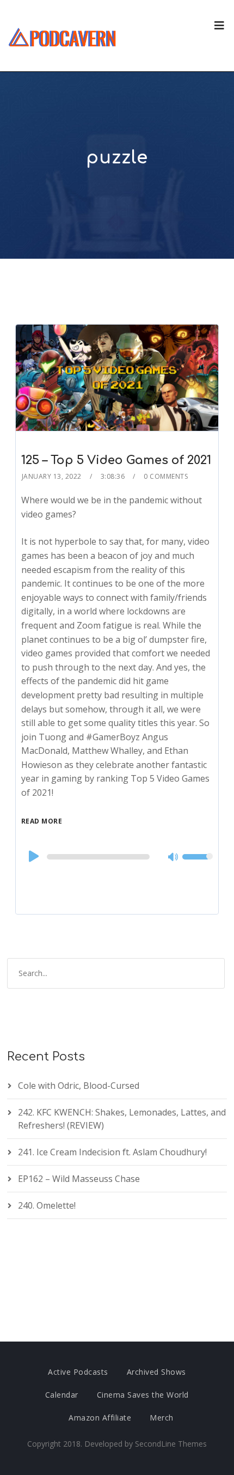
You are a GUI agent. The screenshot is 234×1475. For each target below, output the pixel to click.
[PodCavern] (63, 35)
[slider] (197, 864)
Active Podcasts (78, 1372)
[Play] (33, 856)
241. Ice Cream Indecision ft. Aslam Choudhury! (112, 1152)
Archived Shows (156, 1372)
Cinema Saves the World (143, 1394)
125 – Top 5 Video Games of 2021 (116, 460)
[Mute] (173, 857)
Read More (42, 821)
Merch (162, 1417)
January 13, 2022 (52, 476)
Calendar (61, 1394)
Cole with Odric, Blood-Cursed (78, 1086)
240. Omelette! (47, 1205)
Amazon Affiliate (100, 1417)
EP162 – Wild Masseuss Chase (79, 1179)
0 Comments (166, 476)
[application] (117, 857)
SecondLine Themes (171, 1444)
